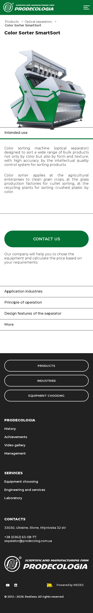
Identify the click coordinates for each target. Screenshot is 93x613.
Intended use (15, 133)
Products (12, 22)
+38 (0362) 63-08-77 (20, 537)
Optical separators (38, 22)
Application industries (23, 291)
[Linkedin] (15, 585)
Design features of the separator (32, 313)
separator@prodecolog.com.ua (28, 541)
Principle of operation (23, 302)
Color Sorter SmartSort (23, 25)
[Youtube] (7, 585)
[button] (46, 239)
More (9, 324)
